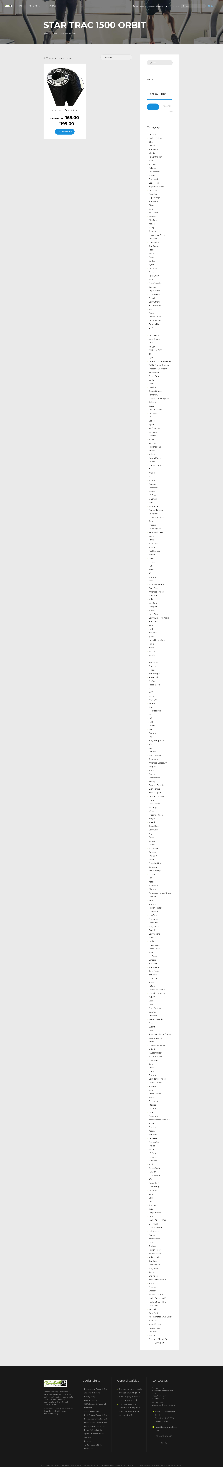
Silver (151, 142)
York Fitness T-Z (156, 1239)
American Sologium (158, 763)
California (153, 268)
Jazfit (151, 1216)
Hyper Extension (156, 1019)
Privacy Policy (89, 1397)
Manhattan (154, 506)
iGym (151, 358)
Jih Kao (152, 562)
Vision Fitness (155, 1324)
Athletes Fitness (156, 1056)
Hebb (151, 644)
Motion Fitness (155, 1083)
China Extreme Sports (159, 398)
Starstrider (154, 201)
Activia (152, 224)
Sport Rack (154, 826)
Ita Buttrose (154, 428)
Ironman (153, 975)
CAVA (151, 205)
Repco (152, 1235)
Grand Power (155, 1094)
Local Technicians (91, 1400)
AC (150, 573)
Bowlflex (153, 194)
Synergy (152, 841)
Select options (64, 132)
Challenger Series (157, 1045)
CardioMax (153, 413)
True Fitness (154, 1175)
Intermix (153, 633)
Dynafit (152, 930)
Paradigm (153, 1116)
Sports (152, 480)
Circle (151, 941)
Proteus (152, 1287)
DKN (151, 343)
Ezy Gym (153, 700)
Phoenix (152, 666)
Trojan (152, 874)
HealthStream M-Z (157, 1280)
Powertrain (154, 677)
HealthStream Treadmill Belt (95, 1419)
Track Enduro (155, 465)
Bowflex (152, 1012)
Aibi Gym (153, 220)
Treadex (152, 525)
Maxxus (152, 443)
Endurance (154, 1075)
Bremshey (153, 1101)
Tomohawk (154, 395)
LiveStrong (154, 1187)
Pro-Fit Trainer (155, 410)
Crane (151, 1071)
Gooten (152, 733)
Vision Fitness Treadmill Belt (95, 1423)
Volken (152, 462)
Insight (152, 1049)
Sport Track (154, 949)
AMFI (151, 309)
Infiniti (151, 1283)
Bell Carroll (154, 622)
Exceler (152, 436)
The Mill (152, 737)
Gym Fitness (154, 789)
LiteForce (153, 956)
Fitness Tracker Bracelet (160, 361)
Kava (151, 625)
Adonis (152, 175)
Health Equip (155, 317)
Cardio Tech (154, 1168)
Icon (151, 209)
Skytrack (153, 499)
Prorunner (154, 919)
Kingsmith (153, 767)
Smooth (152, 938)
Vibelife (152, 153)
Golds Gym (154, 1231)
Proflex (152, 681)
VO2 (151, 744)
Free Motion (154, 1265)
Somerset (153, 488)
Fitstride (152, 1105)
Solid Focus (154, 971)
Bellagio (152, 168)
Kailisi (151, 952)
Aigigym (152, 346)
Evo (150, 748)
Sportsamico (154, 759)
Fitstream (153, 239)
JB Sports (153, 134)
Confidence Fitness (157, 1079)
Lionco (152, 421)
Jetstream (153, 1138)
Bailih (151, 380)
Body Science (155, 1213)
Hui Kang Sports (156, 796)
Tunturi (152, 1172)
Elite (151, 1242)
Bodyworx (153, 1268)
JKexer (152, 1146)
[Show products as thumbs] (44, 58)
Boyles (152, 261)
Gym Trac (153, 588)
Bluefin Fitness (155, 306)
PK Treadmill (155, 711)
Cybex (151, 1112)
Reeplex (152, 484)
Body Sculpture (156, 740)
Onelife (152, 726)
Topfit (151, 384)
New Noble (154, 662)
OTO (151, 659)
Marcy (151, 227)
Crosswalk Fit (155, 294)
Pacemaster (154, 778)
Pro (150, 714)
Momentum (154, 216)
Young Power (155, 458)
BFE (150, 729)
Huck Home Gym (157, 640)
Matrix (151, 1194)
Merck (152, 655)
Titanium (153, 387)
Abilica (152, 454)
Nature (152, 986)
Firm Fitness (154, 450)
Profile (152, 1149)
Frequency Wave (157, 235)
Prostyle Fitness (156, 815)
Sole (151, 1064)
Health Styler (155, 793)
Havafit (152, 648)
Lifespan (152, 1291)
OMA (151, 1030)
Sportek (152, 231)
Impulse (152, 1086)
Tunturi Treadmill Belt (93, 1445)
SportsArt (153, 1320)
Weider (152, 811)
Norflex (152, 1042)
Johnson (153, 1190)
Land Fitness (154, 614)
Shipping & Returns (92, 1393)
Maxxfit (152, 651)
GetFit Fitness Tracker (159, 365)
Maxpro (152, 1109)
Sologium (153, 514)
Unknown (153, 190)
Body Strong (155, 302)
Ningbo (152, 670)
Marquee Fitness (156, 584)
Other (151, 1004)
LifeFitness (153, 1276)
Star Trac (153, 1261)
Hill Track (153, 964)
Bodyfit (152, 819)
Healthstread (155, 447)
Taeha (151, 250)
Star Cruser (154, 246)
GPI (150, 1201)
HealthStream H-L (157, 1302)
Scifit (151, 503)
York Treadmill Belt (91, 1411)
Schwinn (153, 867)
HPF (151, 900)
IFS (150, 354)
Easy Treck (154, 183)
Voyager (152, 547)
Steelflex (153, 1161)
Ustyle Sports (155, 529)
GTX (151, 332)
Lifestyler (153, 607)
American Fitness (156, 592)
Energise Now (155, 863)
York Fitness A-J (156, 1254)
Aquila (152, 774)
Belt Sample (154, 674)
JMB (151, 722)
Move (151, 696)
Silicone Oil (154, 372)
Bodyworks (154, 179)
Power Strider (155, 157)
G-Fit (151, 328)
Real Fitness (154, 551)
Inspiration (88, 1449)
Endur (152, 800)
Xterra (151, 770)
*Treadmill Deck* (157, 517)
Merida (152, 845)
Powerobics (154, 172)
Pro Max (152, 164)
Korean (152, 555)
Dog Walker (154, 291)
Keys (151, 707)
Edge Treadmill (156, 283)
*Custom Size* (155, 1053)
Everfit (152, 1027)
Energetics (154, 242)
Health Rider (155, 1250)
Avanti (151, 1272)
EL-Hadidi (153, 432)
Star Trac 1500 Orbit (65, 110)
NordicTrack (154, 1328)
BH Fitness (153, 1224)
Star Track (153, 149)
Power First (154, 1183)
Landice (152, 960)
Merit (151, 1090)
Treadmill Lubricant (158, 369)
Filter (153, 107)
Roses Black (154, 685)
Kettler (152, 882)
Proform (153, 1332)
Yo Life (152, 491)
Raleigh (152, 402)
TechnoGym (154, 1142)
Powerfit (153, 610)
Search (150, 62)
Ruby (151, 439)
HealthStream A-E (157, 1298)
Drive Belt (153, 1313)
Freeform (153, 915)
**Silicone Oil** (155, 350)
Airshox (152, 253)
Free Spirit (153, 1060)
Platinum (153, 595)
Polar (151, 599)
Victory (152, 781)
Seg (150, 833)
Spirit (151, 1164)
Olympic (152, 889)
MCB (151, 692)
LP (150, 417)
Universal (153, 1016)
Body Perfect (155, 1008)
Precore (152, 1205)
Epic (151, 1198)
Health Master (155, 908)
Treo (151, 1023)
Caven (151, 406)
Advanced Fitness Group (160, 893)
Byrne (151, 265)
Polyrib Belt (154, 1257)
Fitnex (151, 540)
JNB (150, 718)
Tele (151, 469)
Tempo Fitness (155, 1228)
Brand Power (155, 755)
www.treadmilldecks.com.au (83, 1465)
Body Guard (154, 934)
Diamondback (155, 911)
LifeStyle (153, 495)
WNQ (151, 569)
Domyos (152, 287)
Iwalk (151, 536)
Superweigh (154, 198)
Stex (151, 1001)
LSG (150, 878)
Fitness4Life (154, 324)
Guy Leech (154, 335)
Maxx (151, 688)
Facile (151, 279)
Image (152, 982)
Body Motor (154, 926)
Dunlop (152, 852)
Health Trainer (155, 138)
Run (151, 521)
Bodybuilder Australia (159, 618)
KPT (150, 477)
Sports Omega (155, 391)
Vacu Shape (154, 339)
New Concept (155, 871)
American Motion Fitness (160, 1034)
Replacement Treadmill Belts (96, 1389)
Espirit (151, 581)
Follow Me (153, 848)
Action (152, 1131)
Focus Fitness (155, 376)
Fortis (151, 272)
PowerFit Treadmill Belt (93, 1430)
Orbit (151, 1209)
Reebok (152, 1246)
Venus (151, 161)
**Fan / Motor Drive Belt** (160, 1317)
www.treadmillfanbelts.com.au (168, 1465)
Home (46, 34)
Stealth (152, 822)
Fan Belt (153, 1309)
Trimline (152, 1127)
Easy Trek (153, 543)
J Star (151, 558)
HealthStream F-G (157, 1220)
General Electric (156, 785)
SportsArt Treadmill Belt (93, 1434)
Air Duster (153, 213)
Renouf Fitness (156, 510)
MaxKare (153, 603)
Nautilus (153, 1135)
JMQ (151, 629)
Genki (151, 257)
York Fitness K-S (156, 1294)
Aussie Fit (153, 313)
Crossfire (153, 298)
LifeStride (153, 978)
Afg (150, 1179)
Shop (55, 34)
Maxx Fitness (154, 804)
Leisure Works (155, 1038)
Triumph (153, 856)
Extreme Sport (155, 320)
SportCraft (153, 923)
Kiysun (152, 473)
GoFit (151, 1068)
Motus (152, 859)
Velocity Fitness (156, 532)
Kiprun (152, 424)
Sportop (152, 897)
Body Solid (154, 830)
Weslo (151, 1097)
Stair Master (154, 967)
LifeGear (152, 1153)
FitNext (152, 146)
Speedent (153, 885)
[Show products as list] (47, 58)
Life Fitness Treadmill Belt (94, 1426)
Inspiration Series (156, 187)
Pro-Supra (153, 807)
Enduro (152, 577)
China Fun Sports (157, 990)
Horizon (152, 1335)
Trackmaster (154, 945)
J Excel (152, 566)
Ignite (151, 636)
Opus (151, 837)
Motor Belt (154, 1306)
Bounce (152, 752)
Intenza (152, 904)
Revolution (154, 276)
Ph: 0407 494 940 (164, 1436)
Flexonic (152, 1157)
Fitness (152, 703)
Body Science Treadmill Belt (95, 1415)
